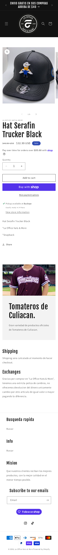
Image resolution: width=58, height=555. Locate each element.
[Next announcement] (52, 5)
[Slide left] (21, 114)
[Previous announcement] (6, 5)
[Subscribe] (47, 500)
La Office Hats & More (24, 549)
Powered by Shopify (41, 549)
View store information (17, 212)
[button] (6, 23)
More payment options (29, 195)
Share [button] (9, 244)
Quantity (6, 159)
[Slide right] (36, 114)
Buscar (10, 428)
